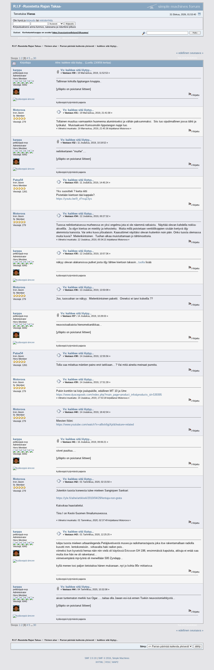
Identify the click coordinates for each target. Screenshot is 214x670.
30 (34, 58)
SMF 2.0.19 (90, 658)
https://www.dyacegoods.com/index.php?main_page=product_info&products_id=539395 (109, 394)
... (32, 58)
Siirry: (143, 646)
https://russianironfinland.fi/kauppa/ (70, 32)
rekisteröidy (45, 20)
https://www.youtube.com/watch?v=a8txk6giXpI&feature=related (95, 424)
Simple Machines (120, 658)
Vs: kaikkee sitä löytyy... (76, 70)
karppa (17, 70)
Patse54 (18, 179)
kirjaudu (31, 20)
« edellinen (182, 53)
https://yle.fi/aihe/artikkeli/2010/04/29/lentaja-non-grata (89, 498)
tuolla (141, 262)
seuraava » (196, 53)
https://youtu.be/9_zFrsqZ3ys (74, 198)
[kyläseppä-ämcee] (23, 99)
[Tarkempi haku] (143, 33)
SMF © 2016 (104, 658)
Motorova (19, 110)
